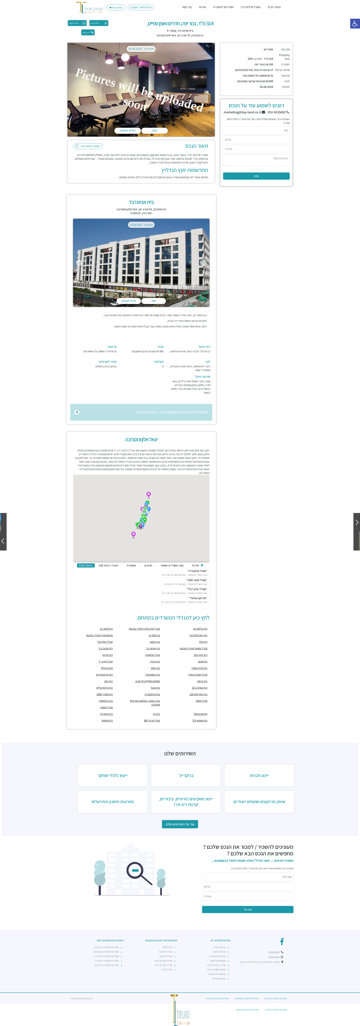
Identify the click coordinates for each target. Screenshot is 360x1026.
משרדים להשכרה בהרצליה (107, 956)
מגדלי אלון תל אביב (163, 960)
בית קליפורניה (200, 628)
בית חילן (203, 642)
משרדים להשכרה (223, 7)
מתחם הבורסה (219, 978)
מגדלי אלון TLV (105, 642)
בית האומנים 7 (152, 674)
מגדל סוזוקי (201, 701)
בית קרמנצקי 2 (152, 694)
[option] (141, 90)
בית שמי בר (154, 635)
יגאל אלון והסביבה (166, 35)
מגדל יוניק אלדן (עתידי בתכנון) (144, 628)
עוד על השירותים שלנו (180, 824)
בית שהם (202, 661)
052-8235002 (277, 112)
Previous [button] (79, 263)
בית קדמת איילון (104, 687)
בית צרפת (202, 681)
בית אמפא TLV (199, 720)
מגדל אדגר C (106, 661)
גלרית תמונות (127, 130)
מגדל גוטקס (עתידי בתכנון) (193, 648)
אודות (202, 7)
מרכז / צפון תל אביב (216, 965)
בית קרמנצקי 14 (104, 674)
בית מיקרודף (106, 714)
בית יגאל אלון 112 (198, 635)
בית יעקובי (154, 642)
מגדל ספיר (167, 947)
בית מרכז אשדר (199, 668)
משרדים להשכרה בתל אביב (106, 965)
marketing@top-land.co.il (243, 112)
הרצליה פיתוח (219, 951)
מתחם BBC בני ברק (216, 969)
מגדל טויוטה (106, 707)
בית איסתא (107, 720)
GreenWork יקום (218, 960)
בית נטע (108, 681)
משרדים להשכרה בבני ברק (106, 947)
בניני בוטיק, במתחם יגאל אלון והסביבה (145, 702)
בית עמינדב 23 (199, 687)
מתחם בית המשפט (217, 974)
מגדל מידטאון (166, 956)
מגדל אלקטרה (152, 655)
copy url (86, 32)
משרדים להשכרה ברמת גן (107, 960)
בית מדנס (108, 655)
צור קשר (187, 7)
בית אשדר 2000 (105, 694)
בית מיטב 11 (106, 628)
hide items (86, 565)
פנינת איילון (107, 668)
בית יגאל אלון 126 (198, 694)
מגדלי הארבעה (165, 951)
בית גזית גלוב (200, 655)
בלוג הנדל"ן (167, 969)
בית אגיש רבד (153, 648)
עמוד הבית (274, 7)
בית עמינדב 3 (106, 648)
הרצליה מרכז (220, 947)
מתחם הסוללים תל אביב (147, 681)
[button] (355, 23)
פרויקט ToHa (200, 714)
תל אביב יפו (184, 35)
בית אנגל (155, 687)
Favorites (117, 7)
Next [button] (203, 263)
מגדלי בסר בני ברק (163, 965)
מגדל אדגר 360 (152, 720)
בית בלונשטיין (106, 701)
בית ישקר (155, 668)
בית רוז (156, 714)
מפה (154, 130)
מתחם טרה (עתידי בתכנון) (99, 635)
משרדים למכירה (250, 7)
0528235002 (274, 952)
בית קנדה (155, 661)
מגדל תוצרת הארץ (197, 674)
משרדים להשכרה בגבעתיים (106, 951)
